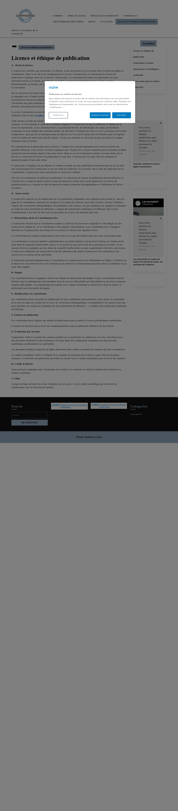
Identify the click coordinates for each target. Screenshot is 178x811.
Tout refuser (122, 115)
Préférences (58, 115)
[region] (90, 102)
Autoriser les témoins (100, 115)
